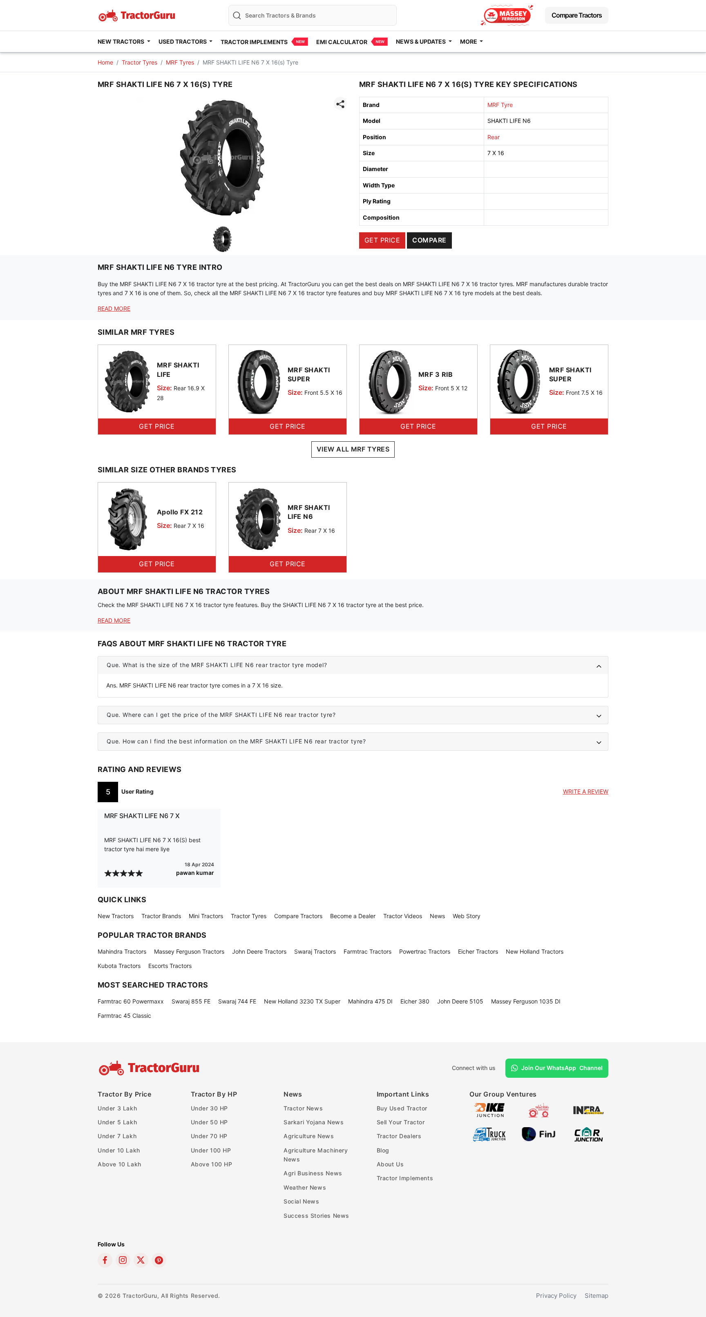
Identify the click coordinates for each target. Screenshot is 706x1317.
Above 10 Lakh (119, 1164)
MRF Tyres (180, 62)
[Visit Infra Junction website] (588, 1109)
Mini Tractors (206, 915)
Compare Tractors (577, 15)
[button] (353, 665)
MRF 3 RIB (435, 374)
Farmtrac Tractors (367, 951)
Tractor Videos (402, 915)
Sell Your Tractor (401, 1122)
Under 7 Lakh (117, 1135)
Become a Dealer (352, 915)
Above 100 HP (211, 1164)
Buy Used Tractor (402, 1108)
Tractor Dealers (399, 1135)
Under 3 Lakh (117, 1108)
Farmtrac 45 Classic (124, 1015)
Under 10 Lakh (119, 1150)
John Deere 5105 (460, 1001)
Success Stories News (316, 1215)
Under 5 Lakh (117, 1122)
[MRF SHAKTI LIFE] (127, 381)
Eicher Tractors (478, 951)
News (437, 915)
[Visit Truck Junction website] (489, 1133)
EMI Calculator (341, 41)
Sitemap (596, 1295)
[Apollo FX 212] (127, 518)
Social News (301, 1201)
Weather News (305, 1187)
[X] (141, 1260)
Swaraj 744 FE (237, 1001)
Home (105, 62)
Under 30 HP (209, 1108)
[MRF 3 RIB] (389, 381)
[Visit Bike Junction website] (489, 1109)
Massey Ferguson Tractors (189, 951)
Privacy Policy (556, 1295)
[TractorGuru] (150, 1068)
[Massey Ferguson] (507, 15)
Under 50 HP (209, 1122)
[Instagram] (123, 1260)
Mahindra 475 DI (370, 1001)
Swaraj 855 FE (191, 1001)
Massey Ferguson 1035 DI (526, 1001)
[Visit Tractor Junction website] (539, 1109)
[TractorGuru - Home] (138, 14)
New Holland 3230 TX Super (302, 1001)
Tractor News (303, 1108)
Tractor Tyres (139, 62)
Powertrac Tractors (424, 951)
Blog (383, 1150)
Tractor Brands (161, 915)
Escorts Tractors (170, 965)
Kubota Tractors (119, 965)
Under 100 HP (211, 1150)
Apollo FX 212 (180, 512)
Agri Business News (313, 1173)
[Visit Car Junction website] (588, 1133)
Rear (493, 136)
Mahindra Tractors (122, 951)
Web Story (466, 915)
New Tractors (116, 915)
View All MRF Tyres (353, 449)
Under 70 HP (209, 1135)
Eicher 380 (414, 1001)
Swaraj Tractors (315, 951)
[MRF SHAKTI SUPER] (258, 381)
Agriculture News (309, 1135)
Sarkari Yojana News (314, 1122)
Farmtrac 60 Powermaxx (131, 1001)
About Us (390, 1164)
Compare (429, 240)
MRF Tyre (500, 104)
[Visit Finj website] (539, 1133)
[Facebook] (105, 1260)
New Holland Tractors (534, 951)
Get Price (382, 240)
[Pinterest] (159, 1260)
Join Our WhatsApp (562, 1067)
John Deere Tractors (259, 951)
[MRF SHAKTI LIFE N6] (258, 518)
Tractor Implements (254, 41)
